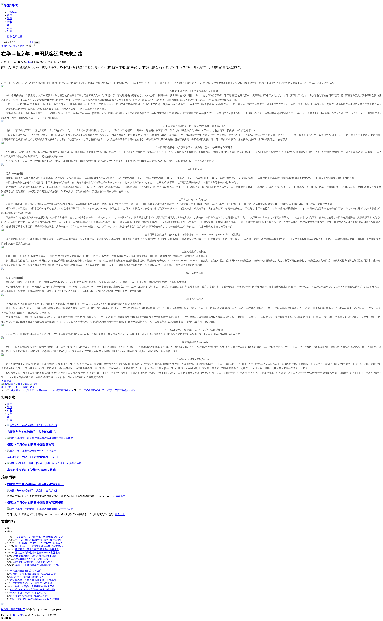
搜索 (31, 42)
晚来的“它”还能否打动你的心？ (26, 577)
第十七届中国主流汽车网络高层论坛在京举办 (39, 546)
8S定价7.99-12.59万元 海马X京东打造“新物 (32, 589)
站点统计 (6, 609)
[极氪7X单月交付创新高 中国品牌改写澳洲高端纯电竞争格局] (40, 438)
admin (29, 62)
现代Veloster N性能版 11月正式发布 (32, 559)
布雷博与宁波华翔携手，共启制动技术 (31, 431)
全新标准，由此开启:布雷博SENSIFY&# (32, 457)
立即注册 (17, 36)
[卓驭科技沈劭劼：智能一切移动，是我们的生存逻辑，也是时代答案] (44, 463)
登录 (9, 36)
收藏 (3, 381)
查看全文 (120, 496)
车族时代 (6, 45)
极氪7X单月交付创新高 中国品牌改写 (30, 444)
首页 (12, 12)
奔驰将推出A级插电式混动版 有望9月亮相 (32, 586)
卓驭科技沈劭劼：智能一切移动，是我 (31, 469)
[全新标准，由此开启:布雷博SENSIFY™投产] (31, 450)
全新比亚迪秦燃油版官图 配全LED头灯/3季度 (34, 574)
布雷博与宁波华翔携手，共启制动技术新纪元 (35, 484)
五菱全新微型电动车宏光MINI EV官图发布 (37, 552)
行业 (9, 21)
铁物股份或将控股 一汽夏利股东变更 (33, 562)
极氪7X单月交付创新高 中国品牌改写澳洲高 (35, 502)
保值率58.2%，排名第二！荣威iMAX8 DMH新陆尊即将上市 (42, 390)
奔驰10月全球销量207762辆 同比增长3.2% (37, 565)
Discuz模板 (19, 615)
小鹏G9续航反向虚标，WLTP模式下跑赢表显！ (40, 543)
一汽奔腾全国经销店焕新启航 (25, 570)
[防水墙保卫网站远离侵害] (27, 609)
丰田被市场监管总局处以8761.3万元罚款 (35, 555)
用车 (9, 24)
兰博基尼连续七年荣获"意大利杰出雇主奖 (37, 549)
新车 (9, 28)
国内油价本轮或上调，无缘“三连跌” (29, 596)
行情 (9, 31)
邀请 (9, 381)
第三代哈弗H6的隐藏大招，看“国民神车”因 (38, 540)
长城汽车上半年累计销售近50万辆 (28, 592)
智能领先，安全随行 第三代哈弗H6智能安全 (39, 537)
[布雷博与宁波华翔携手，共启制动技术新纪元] (32, 425)
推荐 (9, 15)
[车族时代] (9, 5)
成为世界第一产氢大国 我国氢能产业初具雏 (33, 580)
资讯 (9, 18)
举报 (13, 609)
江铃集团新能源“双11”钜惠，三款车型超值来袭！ (109, 390)
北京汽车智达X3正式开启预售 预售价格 (31, 583)
